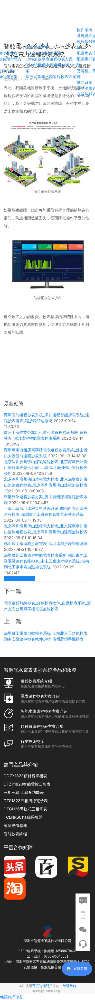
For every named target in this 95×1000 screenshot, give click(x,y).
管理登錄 (69, 986)
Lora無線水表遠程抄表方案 (49, 59)
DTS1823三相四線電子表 (26, 800)
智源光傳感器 (15, 825)
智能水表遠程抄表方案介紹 (44, 711)
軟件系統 (84, 29)
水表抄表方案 (37, 47)
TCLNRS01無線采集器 (23, 817)
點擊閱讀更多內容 (19, 578)
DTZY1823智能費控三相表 (27, 784)
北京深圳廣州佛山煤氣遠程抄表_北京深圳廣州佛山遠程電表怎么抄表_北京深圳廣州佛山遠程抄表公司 (45, 467)
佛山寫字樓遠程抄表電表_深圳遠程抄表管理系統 (45, 543)
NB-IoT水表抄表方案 (44, 53)
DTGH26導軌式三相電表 (25, 808)
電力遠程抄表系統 (47, 191)
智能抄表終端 (15, 833)
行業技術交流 (32, 741)
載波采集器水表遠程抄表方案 (51, 76)
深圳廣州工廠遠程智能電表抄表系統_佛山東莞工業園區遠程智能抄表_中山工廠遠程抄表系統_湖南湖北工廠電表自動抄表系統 (46, 561)
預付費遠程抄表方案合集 (42, 726)
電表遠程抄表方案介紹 (40, 696)
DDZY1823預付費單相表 (25, 775)
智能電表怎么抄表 (47, 298)
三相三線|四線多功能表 (24, 792)
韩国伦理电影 (11, 997)
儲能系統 (84, 82)
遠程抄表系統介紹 (36, 681)
